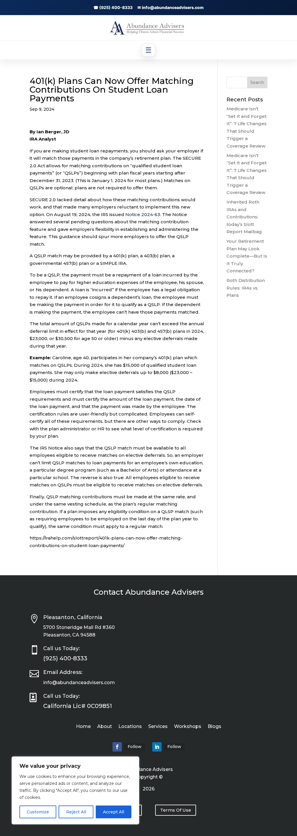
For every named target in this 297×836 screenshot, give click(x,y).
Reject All (76, 812)
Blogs (214, 726)
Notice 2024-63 (142, 214)
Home (83, 726)
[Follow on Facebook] (117, 746)
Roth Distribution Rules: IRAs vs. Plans (246, 288)
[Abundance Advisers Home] (148, 33)
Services (158, 726)
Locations (130, 726)
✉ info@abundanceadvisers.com (170, 7)
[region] (75, 790)
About (104, 726)
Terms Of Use (175, 810)
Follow (135, 746)
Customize (38, 812)
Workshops (187, 726)
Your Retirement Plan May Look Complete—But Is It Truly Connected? (247, 256)
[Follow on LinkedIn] (157, 746)
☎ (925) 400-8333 (113, 7)
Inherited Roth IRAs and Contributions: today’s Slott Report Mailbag (244, 216)
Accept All (113, 812)
